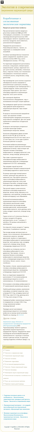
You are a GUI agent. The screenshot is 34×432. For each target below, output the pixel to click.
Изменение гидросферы (12, 361)
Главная (7, 350)
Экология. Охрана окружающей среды (16, 367)
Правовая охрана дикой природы (14, 384)
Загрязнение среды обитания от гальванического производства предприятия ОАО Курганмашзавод (17, 323)
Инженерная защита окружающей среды (16, 372)
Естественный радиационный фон (15, 364)
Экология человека (10, 358)
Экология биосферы (11, 370)
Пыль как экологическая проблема (15, 381)
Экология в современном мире (14, 353)
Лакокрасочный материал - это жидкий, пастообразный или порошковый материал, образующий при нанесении (17, 407)
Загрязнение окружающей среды (14, 356)
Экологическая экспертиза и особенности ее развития (17, 377)
